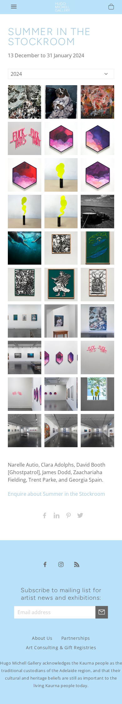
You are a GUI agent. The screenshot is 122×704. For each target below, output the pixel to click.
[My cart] (111, 7)
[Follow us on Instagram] (61, 564)
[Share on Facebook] (43, 515)
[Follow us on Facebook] (45, 564)
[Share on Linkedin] (55, 515)
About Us (42, 638)
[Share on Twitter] (79, 515)
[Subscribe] (101, 612)
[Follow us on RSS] (77, 564)
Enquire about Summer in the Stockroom (56, 493)
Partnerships (75, 638)
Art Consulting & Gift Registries (61, 647)
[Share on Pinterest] (67, 515)
